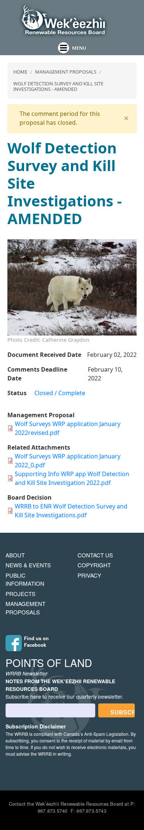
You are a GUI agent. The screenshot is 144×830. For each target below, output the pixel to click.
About (15, 555)
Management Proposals (65, 71)
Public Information (25, 579)
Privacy (89, 575)
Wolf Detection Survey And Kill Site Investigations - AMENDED (58, 86)
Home (20, 71)
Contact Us (95, 555)
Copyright (94, 565)
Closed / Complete (59, 393)
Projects (20, 593)
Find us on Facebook (36, 641)
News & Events (28, 565)
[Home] (63, 20)
